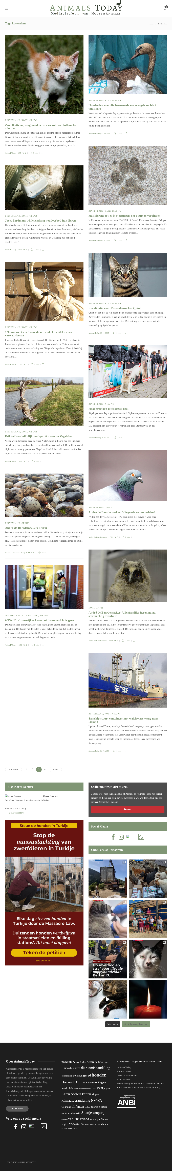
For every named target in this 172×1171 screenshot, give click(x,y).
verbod (84, 1119)
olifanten (78, 1106)
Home (151, 24)
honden (99, 1075)
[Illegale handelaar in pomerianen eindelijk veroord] (108, 959)
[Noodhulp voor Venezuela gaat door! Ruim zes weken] (148, 959)
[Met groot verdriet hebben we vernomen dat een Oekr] (148, 999)
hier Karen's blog (18, 808)
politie (64, 1113)
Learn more (17, 1109)
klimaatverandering (75, 1100)
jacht (100, 1088)
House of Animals (23, 800)
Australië (92, 1062)
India (71, 1088)
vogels (64, 1124)
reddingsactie (74, 1113)
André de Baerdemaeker (98, 537)
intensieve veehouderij (82, 1088)
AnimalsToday (10, 153)
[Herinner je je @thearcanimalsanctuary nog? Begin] (108, 879)
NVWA (96, 1100)
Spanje (86, 1112)
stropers (64, 1119)
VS (71, 1124)
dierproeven (66, 1076)
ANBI (159, 1061)
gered (87, 1075)
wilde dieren (101, 1124)
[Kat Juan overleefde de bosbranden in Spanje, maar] (108, 999)
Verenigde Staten (99, 1119)
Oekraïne (66, 1106)
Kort (24, 120)
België (100, 1062)
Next (55, 770)
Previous (13, 770)
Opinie (109, 507)
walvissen (89, 1124)
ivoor (94, 1088)
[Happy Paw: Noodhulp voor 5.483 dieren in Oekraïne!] (148, 879)
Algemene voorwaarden (143, 1061)
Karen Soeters (50, 796)
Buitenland (96, 714)
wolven (64, 1128)
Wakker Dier (78, 1124)
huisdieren (92, 1082)
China (65, 1068)
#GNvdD (10, 615)
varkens (73, 1119)
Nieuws (33, 120)
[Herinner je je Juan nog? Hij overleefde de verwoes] (108, 919)
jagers (107, 1088)
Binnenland (12, 120)
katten (86, 1094)
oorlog (87, 1107)
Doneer (127, 809)
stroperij (98, 1113)
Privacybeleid (123, 1061)
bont (106, 1062)
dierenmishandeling (95, 1068)
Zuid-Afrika (72, 1129)
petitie (104, 1106)
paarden (95, 1106)
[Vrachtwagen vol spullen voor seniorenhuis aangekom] (148, 919)
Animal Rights (79, 1062)
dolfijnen (77, 1075)
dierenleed (74, 1068)
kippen (95, 1094)
